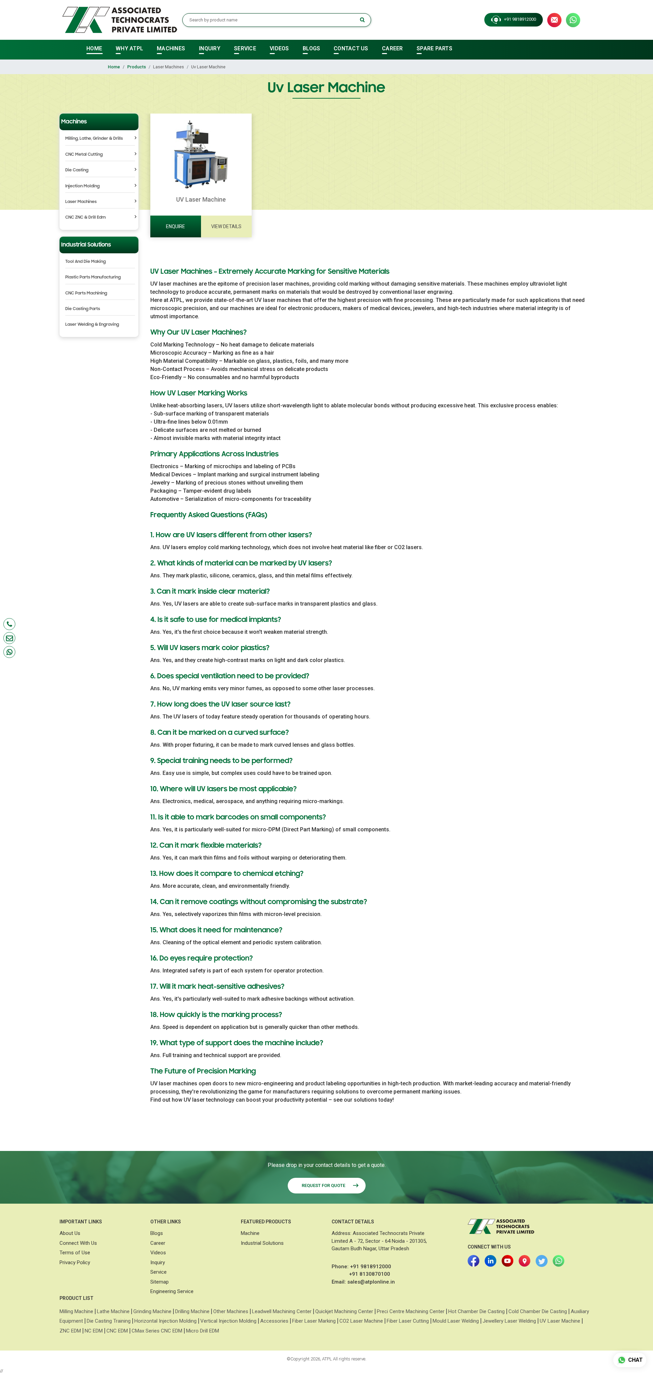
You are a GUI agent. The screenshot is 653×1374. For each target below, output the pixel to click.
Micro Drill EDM (202, 1331)
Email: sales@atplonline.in (363, 1282)
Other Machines (230, 1311)
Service (158, 1272)
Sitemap (159, 1282)
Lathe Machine (113, 1311)
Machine (250, 1233)
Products (136, 66)
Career (157, 1243)
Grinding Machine (152, 1311)
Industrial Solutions (262, 1243)
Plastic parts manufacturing (93, 277)
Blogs (156, 1233)
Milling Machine (76, 1311)
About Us (70, 1233)
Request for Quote (324, 1185)
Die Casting (76, 170)
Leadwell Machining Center (282, 1311)
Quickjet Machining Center (344, 1311)
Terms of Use (75, 1253)
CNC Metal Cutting (84, 154)
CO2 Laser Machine (361, 1321)
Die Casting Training (109, 1321)
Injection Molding (82, 186)
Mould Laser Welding (456, 1321)
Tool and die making (85, 261)
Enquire (175, 226)
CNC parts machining (86, 293)
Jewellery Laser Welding (509, 1321)
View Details (226, 226)
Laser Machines (81, 201)
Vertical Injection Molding (228, 1321)
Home (114, 66)
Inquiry (157, 1262)
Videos (158, 1253)
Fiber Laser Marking (314, 1321)
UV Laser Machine (560, 1321)
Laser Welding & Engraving (92, 324)
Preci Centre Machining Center (411, 1311)
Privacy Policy (75, 1262)
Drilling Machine (192, 1311)
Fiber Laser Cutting (408, 1321)
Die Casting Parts (82, 308)
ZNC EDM (70, 1331)
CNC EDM (117, 1331)
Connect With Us (78, 1243)
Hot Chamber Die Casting (476, 1311)
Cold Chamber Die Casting (537, 1311)
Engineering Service (172, 1291)
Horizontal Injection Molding (165, 1321)
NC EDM (94, 1331)
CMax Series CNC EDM (157, 1331)
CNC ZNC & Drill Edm (85, 217)
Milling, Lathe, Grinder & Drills (94, 138)
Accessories (274, 1321)
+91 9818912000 (518, 19)
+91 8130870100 (369, 1274)
